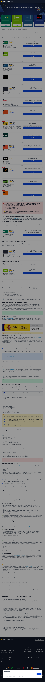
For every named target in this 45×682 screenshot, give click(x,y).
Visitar (6, 25)
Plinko (10, 659)
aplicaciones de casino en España (19, 555)
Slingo (10, 657)
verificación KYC (13, 369)
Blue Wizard (11, 652)
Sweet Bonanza (11, 650)
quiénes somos (12, 499)
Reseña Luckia (3, 661)
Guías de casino (38, 655)
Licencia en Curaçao (27, 647)
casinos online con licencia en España (14, 465)
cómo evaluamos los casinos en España (25, 526)
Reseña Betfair (3, 654)
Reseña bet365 (3, 648)
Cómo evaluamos (38, 647)
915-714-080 (11, 356)
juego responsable (37, 337)
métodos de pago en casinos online (28, 372)
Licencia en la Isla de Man (28, 651)
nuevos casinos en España (11, 578)
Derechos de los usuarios (40, 651)
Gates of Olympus (12, 654)
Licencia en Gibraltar (27, 649)
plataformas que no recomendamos (30, 476)
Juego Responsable (39, 649)
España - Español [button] (39, 639)
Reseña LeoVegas (4, 652)
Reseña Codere (3, 650)
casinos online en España (18, 218)
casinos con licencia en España (9, 318)
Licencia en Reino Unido (28, 657)
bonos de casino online (30, 566)
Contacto (37, 657)
